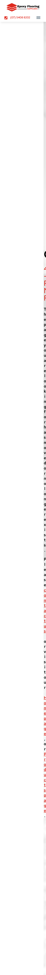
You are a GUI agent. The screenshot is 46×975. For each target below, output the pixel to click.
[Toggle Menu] (38, 17)
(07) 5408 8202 (20, 17)
